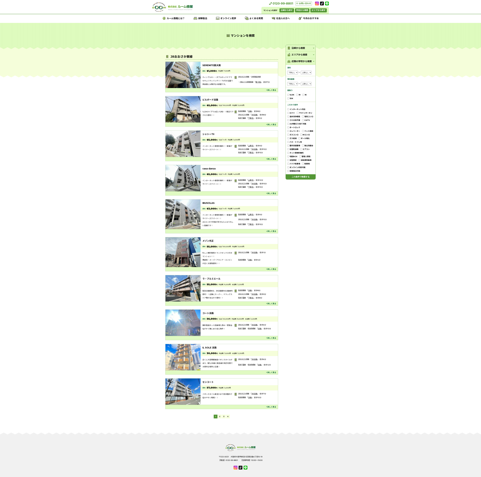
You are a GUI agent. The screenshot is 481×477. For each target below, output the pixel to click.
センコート (208, 382)
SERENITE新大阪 (211, 65)
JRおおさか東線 (243, 77)
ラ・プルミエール (211, 278)
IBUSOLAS (208, 203)
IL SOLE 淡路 (209, 347)
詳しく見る (271, 90)
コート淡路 (208, 313)
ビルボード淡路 (210, 99)
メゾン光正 (208, 241)
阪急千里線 (242, 118)
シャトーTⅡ (208, 134)
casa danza (209, 168)
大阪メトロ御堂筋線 (246, 82)
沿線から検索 (298, 48)
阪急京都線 (242, 111)
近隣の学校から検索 (301, 61)
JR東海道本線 (256, 77)
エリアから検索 (299, 54)
